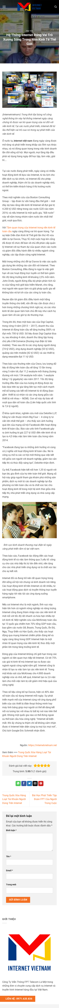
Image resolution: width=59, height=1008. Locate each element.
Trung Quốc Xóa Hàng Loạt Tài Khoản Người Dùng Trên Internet (14, 799)
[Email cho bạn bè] (35, 783)
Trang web (11, 884)
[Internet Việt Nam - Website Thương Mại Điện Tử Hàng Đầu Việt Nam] (29, 6)
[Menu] (4, 6)
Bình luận (11, 830)
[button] (35, 766)
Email (9, 870)
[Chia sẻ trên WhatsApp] (18, 783)
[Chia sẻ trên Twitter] (29, 783)
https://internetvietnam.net (42, 745)
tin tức (29, 31)
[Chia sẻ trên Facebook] (23, 783)
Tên (8, 856)
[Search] (55, 7)
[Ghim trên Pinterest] (40, 783)
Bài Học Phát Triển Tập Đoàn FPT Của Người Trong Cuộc (44, 799)
